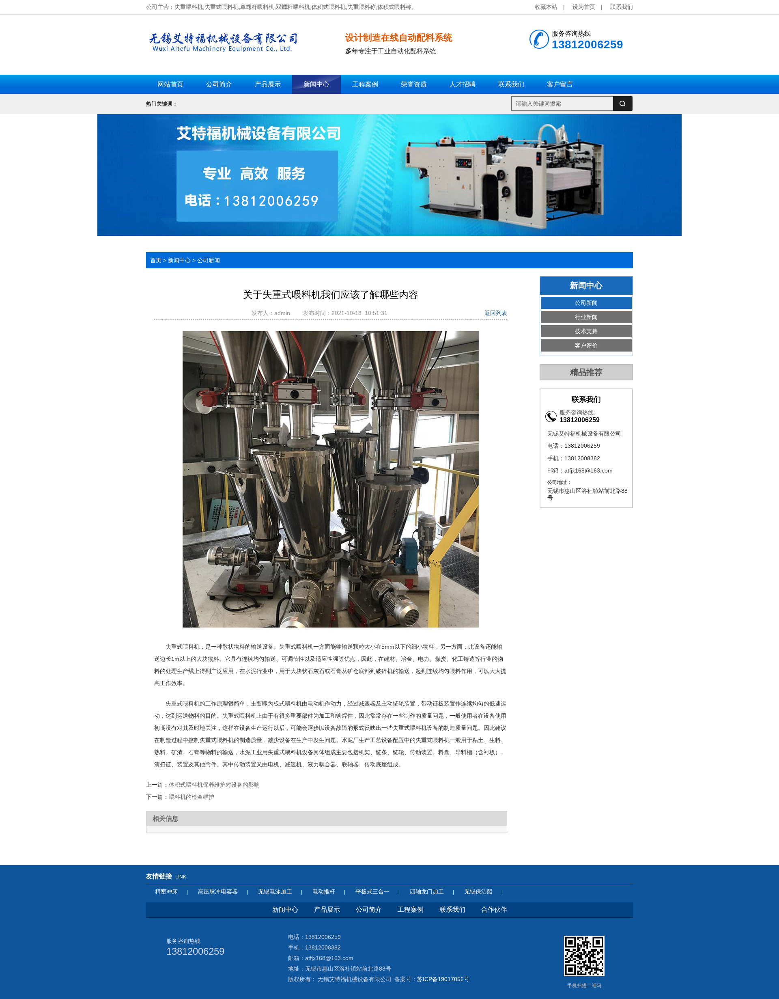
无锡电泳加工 (275, 891)
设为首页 (583, 7)
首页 (155, 260)
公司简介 (369, 909)
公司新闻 (208, 260)
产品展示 (327, 909)
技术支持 (586, 331)
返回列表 (495, 313)
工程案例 (411, 909)
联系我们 (621, 7)
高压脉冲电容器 (218, 891)
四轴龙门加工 (427, 891)
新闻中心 (179, 260)
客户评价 (586, 345)
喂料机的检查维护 (191, 797)
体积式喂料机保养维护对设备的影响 (214, 784)
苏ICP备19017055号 (443, 979)
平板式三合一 (372, 891)
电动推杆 (323, 891)
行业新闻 (586, 317)
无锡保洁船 (478, 891)
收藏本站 (546, 7)
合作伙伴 (494, 909)
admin (283, 313)
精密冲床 (166, 891)
